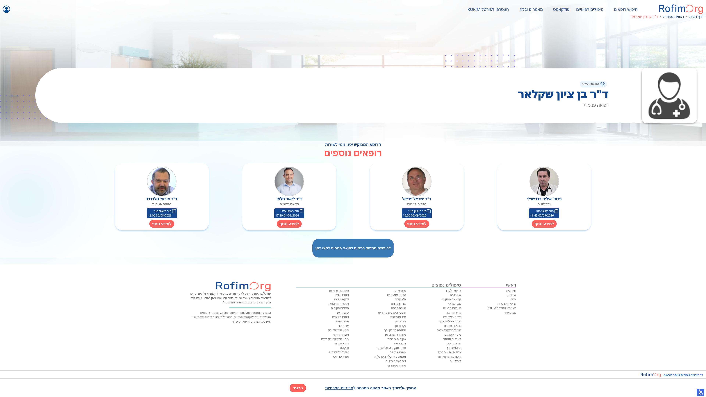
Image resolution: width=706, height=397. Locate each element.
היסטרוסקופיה (340, 308)
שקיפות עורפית (396, 339)
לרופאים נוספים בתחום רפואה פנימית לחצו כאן (353, 248)
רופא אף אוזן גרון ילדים (335, 339)
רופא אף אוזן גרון (338, 330)
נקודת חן (400, 326)
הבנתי (298, 388)
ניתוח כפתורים (452, 317)
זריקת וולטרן (453, 290)
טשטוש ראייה (398, 352)
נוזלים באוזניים (452, 326)
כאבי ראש (343, 312)
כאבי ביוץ (400, 321)
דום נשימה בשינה (396, 361)
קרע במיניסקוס (451, 299)
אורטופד (343, 326)
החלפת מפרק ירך (395, 330)
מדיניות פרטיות (507, 304)
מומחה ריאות (341, 334)
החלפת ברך (453, 348)
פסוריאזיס (342, 321)
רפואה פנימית (673, 16)
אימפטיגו (455, 295)
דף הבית (695, 16)
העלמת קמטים (452, 308)
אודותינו (511, 295)
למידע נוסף (544, 223)
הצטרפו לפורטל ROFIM (488, 9)
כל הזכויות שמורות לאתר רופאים (683, 375)
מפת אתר (510, 312)
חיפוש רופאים (626, 9)
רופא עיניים (342, 343)
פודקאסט (561, 9)
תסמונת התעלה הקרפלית (390, 357)
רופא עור (455, 361)
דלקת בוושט (341, 299)
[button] (700, 392)
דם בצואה (400, 343)
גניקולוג (344, 348)
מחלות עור (399, 290)
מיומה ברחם (398, 308)
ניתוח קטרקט (453, 334)
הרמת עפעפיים (396, 295)
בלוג (513, 299)
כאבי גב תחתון (452, 339)
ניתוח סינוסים (340, 317)
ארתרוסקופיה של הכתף (391, 348)
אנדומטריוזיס (398, 317)
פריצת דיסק (453, 343)
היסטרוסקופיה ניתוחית (392, 312)
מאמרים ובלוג (531, 9)
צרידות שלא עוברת (449, 352)
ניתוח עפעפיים (397, 365)
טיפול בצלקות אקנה (449, 330)
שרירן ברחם (398, 304)
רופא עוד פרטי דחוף (449, 357)
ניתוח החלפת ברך (450, 321)
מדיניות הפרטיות (339, 388)
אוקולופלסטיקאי (339, 352)
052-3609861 (590, 84)
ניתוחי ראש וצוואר (395, 334)
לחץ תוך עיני (453, 312)
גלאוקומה (400, 299)
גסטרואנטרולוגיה (338, 304)
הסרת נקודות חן (339, 290)
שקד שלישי (454, 304)
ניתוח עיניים (341, 295)
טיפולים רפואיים (590, 9)
